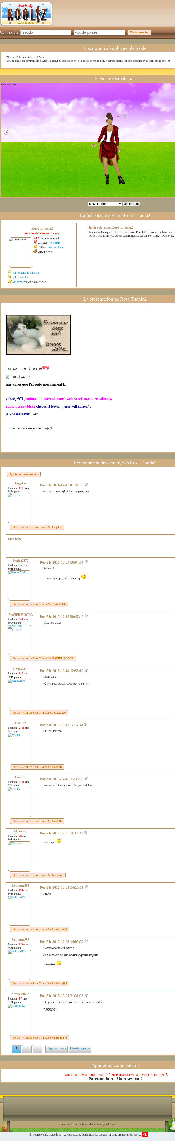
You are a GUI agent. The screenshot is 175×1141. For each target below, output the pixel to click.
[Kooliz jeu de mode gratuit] (26, 26)
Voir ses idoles (20, 277)
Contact (63, 1124)
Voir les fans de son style (25, 272)
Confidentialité (85, 1124)
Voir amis (55, 242)
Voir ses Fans (56, 247)
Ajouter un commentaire (23, 474)
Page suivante (56, 1048)
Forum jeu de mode (106, 1124)
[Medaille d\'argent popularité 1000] (124, 116)
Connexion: (9, 32)
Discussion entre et (37, 527)
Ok (145, 1134)
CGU (72, 1124)
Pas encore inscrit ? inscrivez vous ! (115, 1078)
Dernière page (80, 1048)
